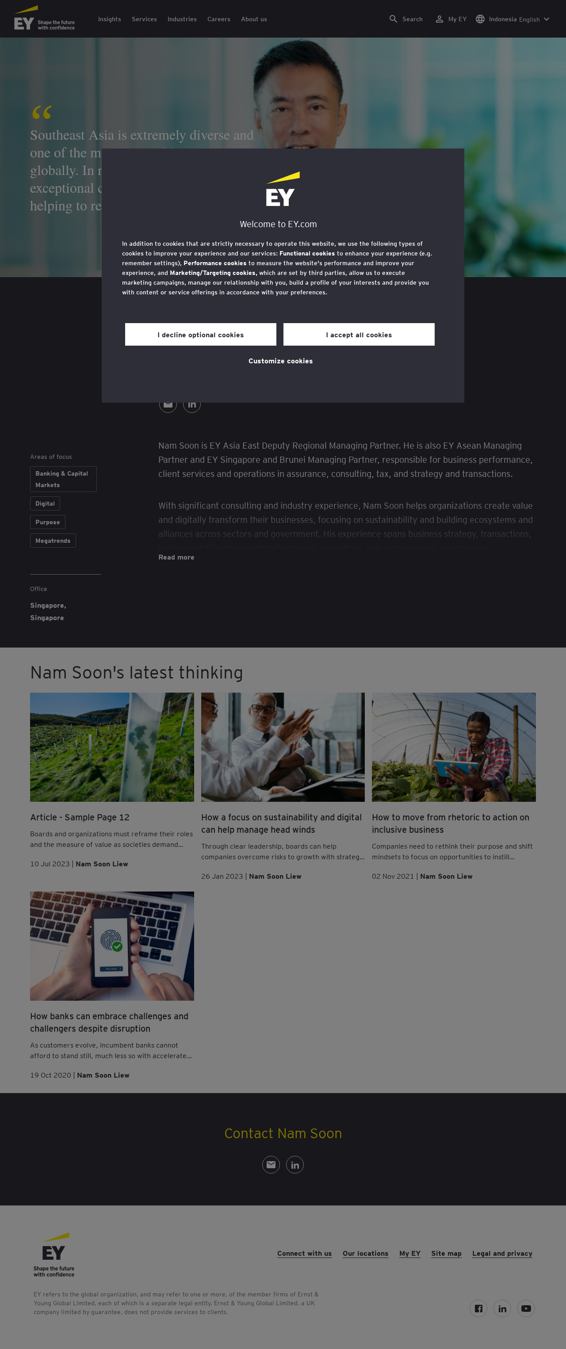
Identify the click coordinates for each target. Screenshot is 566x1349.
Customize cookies (281, 360)
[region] (283, 276)
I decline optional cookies (200, 334)
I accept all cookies (359, 334)
